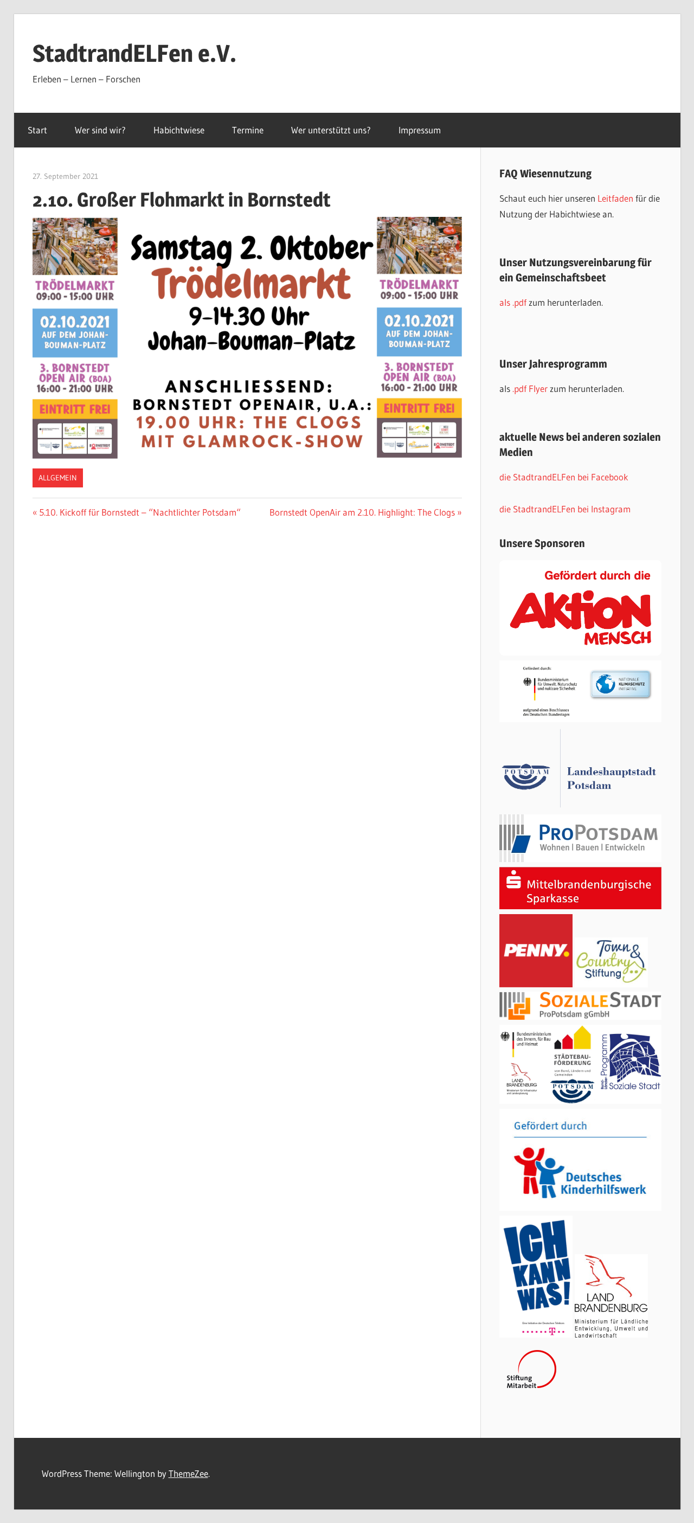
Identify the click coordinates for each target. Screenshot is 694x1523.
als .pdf (514, 302)
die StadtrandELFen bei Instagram (565, 509)
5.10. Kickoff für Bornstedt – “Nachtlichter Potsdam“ (139, 512)
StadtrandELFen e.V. (134, 53)
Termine (248, 130)
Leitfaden (616, 198)
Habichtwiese (178, 130)
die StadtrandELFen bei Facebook (563, 477)
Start (37, 130)
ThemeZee (188, 1473)
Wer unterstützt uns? (331, 130)
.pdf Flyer (530, 388)
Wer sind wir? (100, 130)
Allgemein (57, 478)
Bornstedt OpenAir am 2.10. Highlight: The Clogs (362, 512)
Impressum (420, 130)
